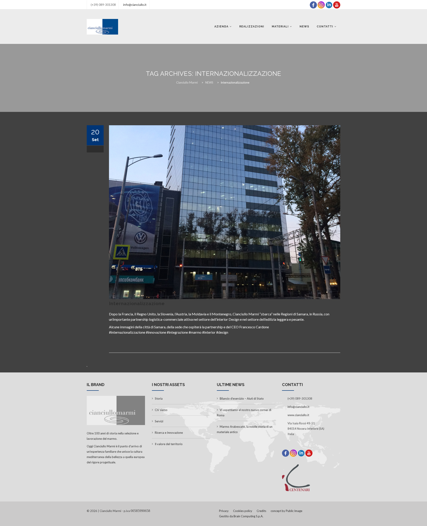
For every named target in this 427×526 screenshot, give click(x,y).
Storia (159, 398)
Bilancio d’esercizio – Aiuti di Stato (242, 398)
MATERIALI (280, 26)
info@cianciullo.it (135, 4)
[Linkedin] (328, 4)
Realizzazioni (251, 26)
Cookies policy (242, 511)
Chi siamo (161, 410)
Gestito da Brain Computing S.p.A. (241, 516)
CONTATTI (325, 26)
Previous (102, 212)
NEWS (304, 26)
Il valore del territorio (169, 444)
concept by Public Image (286, 511)
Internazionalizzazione (137, 303)
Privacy (224, 511)
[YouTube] (336, 4)
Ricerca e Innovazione (169, 432)
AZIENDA (221, 26)
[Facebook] (313, 4)
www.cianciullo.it (298, 415)
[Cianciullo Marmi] (102, 26)
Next (346, 212)
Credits (261, 511)
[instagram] (321, 4)
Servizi (159, 421)
